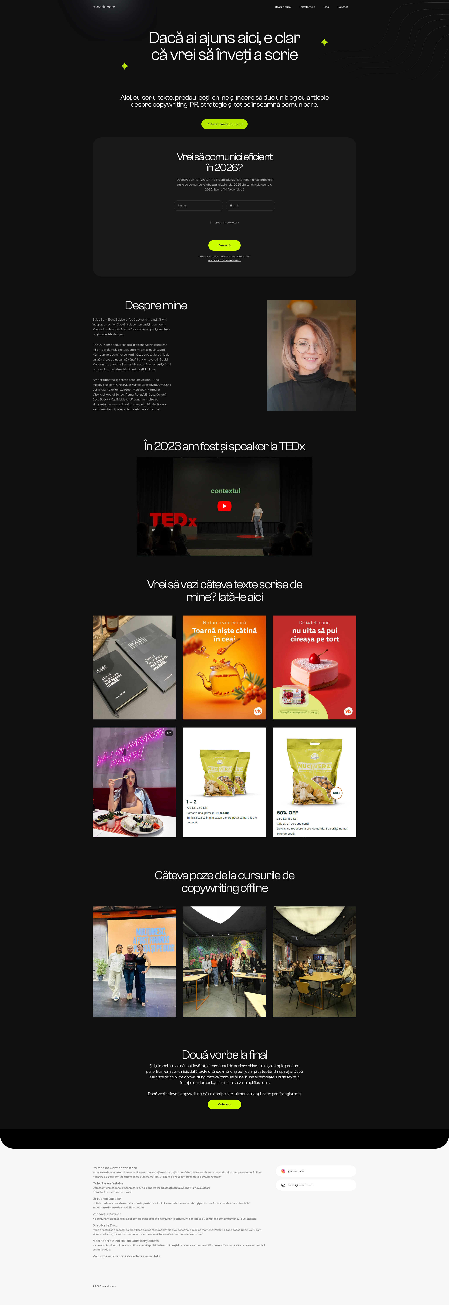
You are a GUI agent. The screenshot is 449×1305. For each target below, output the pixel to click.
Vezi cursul (224, 1104)
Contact (342, 7)
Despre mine (282, 7)
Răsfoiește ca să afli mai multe (224, 124)
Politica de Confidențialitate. (224, 260)
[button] (225, 506)
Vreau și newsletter (227, 222)
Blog (326, 7)
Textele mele (307, 7)
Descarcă (224, 245)
